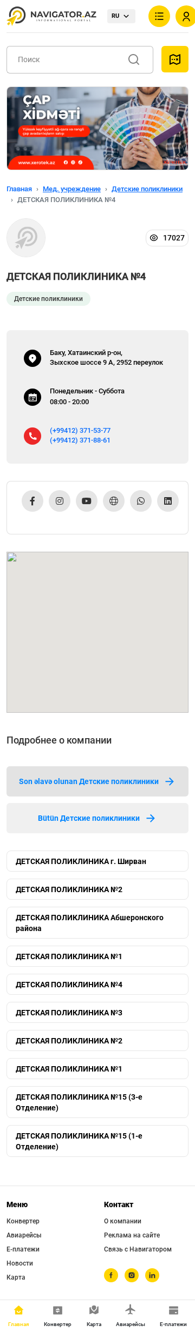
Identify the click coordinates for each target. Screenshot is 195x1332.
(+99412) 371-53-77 (80, 430)
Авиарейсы (24, 1235)
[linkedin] (152, 1275)
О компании (122, 1221)
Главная (19, 189)
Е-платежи (23, 1249)
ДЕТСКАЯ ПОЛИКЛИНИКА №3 (69, 1012)
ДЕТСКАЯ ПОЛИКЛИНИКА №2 (69, 889)
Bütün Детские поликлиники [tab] (89, 818)
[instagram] (132, 1275)
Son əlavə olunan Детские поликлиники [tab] (89, 781)
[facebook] (111, 1275)
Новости (19, 1263)
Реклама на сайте (132, 1235)
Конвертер (23, 1221)
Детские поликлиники (147, 189)
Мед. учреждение (72, 189)
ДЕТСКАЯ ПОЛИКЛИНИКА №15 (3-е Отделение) (79, 1102)
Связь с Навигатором (138, 1249)
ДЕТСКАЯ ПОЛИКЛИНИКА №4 (69, 984)
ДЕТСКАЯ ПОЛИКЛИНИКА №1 (69, 956)
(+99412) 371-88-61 (80, 440)
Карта (15, 1277)
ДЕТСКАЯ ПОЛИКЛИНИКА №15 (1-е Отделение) (79, 1141)
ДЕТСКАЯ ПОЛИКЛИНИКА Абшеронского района (90, 923)
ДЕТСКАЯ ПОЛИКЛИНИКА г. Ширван (81, 861)
